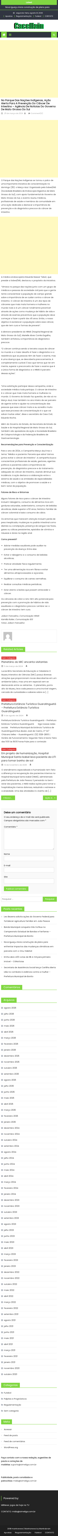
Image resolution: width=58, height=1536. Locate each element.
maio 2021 (9, 1338)
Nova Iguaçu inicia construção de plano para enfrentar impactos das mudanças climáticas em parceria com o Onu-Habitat (28, 946)
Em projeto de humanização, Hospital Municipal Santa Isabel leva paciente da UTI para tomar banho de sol (28, 757)
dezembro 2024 (12, 1128)
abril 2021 (8, 1344)
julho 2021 (8, 1326)
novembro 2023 (11, 1206)
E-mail (7, 865)
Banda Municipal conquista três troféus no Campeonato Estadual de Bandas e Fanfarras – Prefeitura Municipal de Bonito (27, 931)
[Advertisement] (29, 69)
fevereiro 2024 (11, 1188)
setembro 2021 (11, 1314)
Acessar (8, 1429)
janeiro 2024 (10, 1194)
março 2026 (10, 1037)
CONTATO (49, 16)
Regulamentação (24, 16)
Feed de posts (11, 1435)
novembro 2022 (11, 1278)
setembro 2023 (11, 1218)
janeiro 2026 (10, 1049)
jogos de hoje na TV (19, 1505)
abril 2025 (8, 1104)
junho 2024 (9, 1164)
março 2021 (9, 1350)
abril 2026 (8, 1031)
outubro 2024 (10, 1140)
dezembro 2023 (11, 1200)
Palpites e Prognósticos (15, 1398)
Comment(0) (37, 113)
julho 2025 (9, 1086)
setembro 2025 (11, 1074)
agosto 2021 (9, 1320)
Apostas (9, 16)
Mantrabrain (44, 1528)
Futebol (38, 16)
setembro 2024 (11, 1146)
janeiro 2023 (10, 1266)
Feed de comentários (14, 1441)
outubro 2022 (10, 1284)
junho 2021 (9, 1332)
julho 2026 (9, 1013)
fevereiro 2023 (11, 1260)
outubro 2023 (10, 1212)
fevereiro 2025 (11, 1116)
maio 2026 (9, 1025)
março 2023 (10, 1254)
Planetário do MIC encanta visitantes (24, 662)
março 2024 (10, 1182)
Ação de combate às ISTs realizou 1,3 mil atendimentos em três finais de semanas (51, 797)
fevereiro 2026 (11, 1043)
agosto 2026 (10, 1007)
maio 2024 (9, 1170)
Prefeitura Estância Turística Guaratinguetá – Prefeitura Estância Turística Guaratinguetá (28, 707)
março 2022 (10, 1302)
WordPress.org (11, 1447)
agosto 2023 (10, 1224)
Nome (7, 854)
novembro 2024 (12, 1134)
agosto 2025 (10, 1080)
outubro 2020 (10, 1374)
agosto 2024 (10, 1152)
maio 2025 (9, 1098)
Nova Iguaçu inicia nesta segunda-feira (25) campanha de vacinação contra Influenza (10, 797)
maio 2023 (9, 1242)
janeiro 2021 (9, 1362)
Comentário (10, 826)
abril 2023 (8, 1248)
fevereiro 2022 (11, 1308)
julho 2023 (9, 1230)
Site (6, 876)
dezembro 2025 (11, 1055)
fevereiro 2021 (10, 1356)
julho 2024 (9, 1158)
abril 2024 (9, 1176)
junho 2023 (9, 1236)
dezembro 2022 (11, 1272)
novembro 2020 (12, 1368)
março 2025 (10, 1110)
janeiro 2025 (10, 1122)
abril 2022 (8, 1296)
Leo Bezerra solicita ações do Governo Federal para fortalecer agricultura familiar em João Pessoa (29, 918)
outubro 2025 (10, 1068)
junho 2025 (9, 1092)
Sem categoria (8, 658)
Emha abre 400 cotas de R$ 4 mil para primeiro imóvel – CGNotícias (27, 959)
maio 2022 (9, 1290)
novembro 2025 (11, 1062)
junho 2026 (9, 1019)
